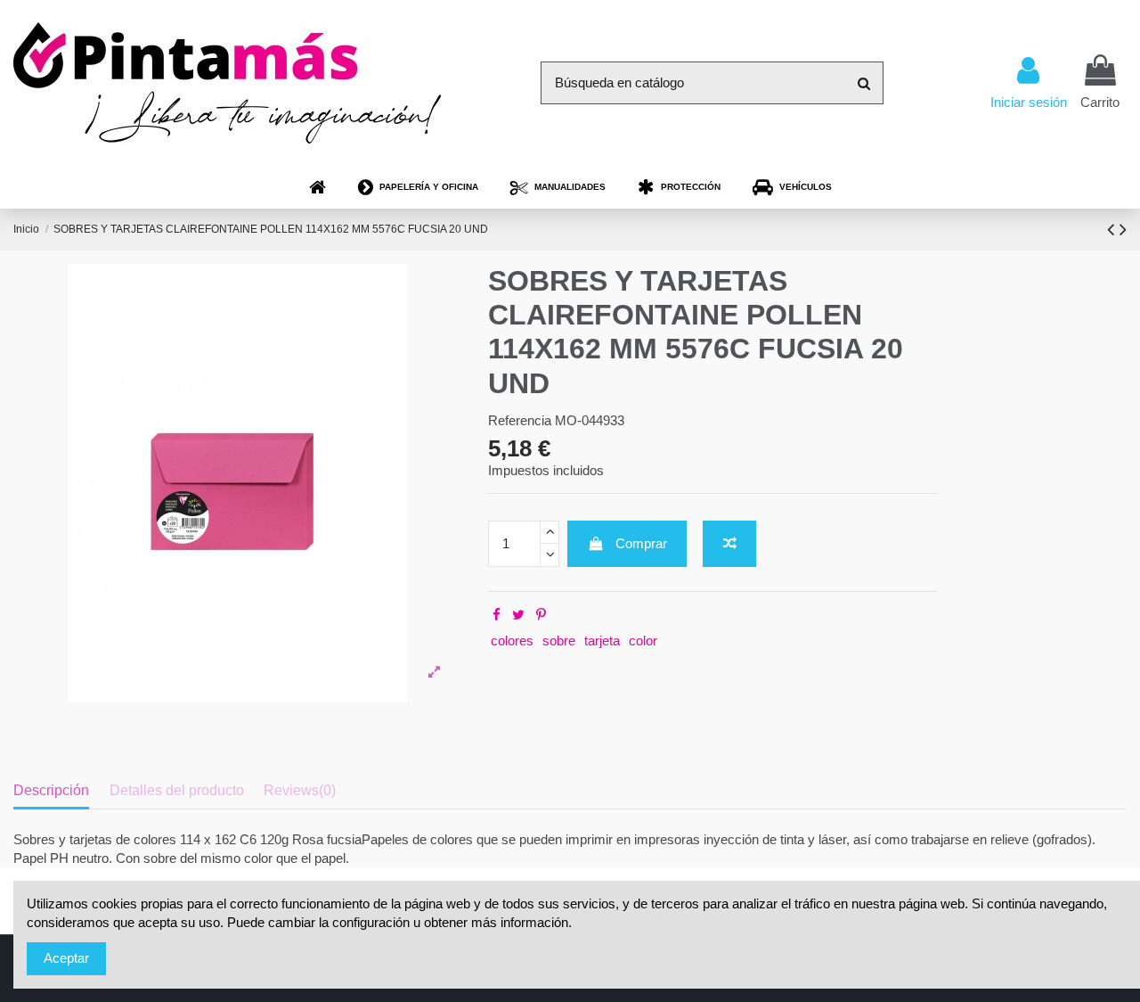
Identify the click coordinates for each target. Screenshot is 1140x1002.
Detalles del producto (177, 790)
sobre (558, 640)
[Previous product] (1113, 229)
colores (512, 640)
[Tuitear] (518, 614)
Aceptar (66, 957)
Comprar (641, 543)
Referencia (519, 420)
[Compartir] (497, 614)
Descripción (51, 790)
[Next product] (1123, 229)
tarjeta (602, 640)
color (643, 640)
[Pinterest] (541, 614)
